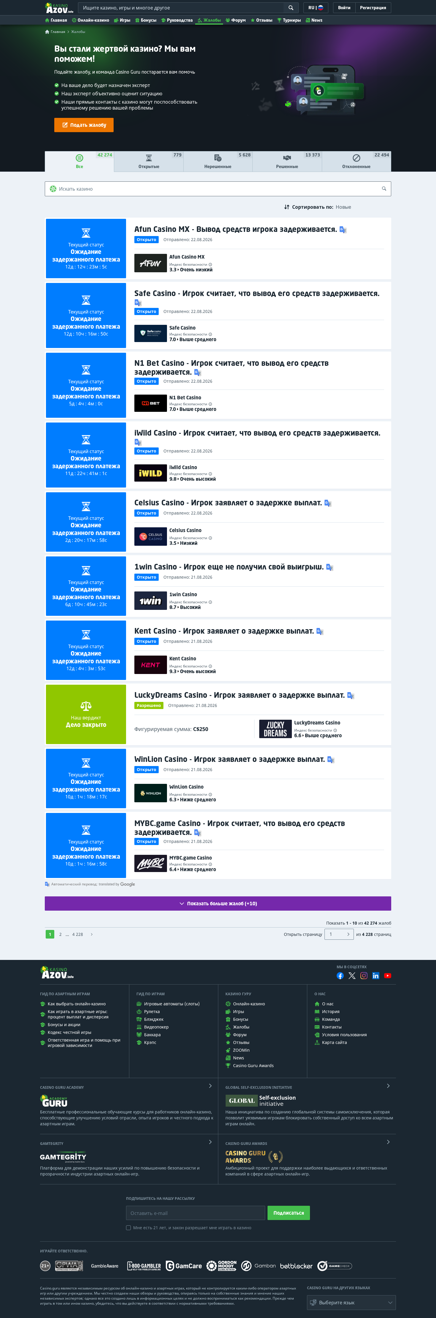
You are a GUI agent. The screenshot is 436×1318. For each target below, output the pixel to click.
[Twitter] (352, 975)
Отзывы (264, 20)
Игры (125, 20)
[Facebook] (340, 975)
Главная (59, 20)
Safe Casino (182, 328)
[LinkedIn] (375, 975)
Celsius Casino (185, 530)
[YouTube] (387, 975)
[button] (343, 229)
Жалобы (212, 20)
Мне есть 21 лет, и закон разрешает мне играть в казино (192, 1227)
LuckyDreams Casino (317, 723)
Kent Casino (182, 659)
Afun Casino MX (187, 257)
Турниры (292, 20)
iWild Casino (183, 467)
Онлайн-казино (93, 20)
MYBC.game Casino (190, 858)
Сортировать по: (312, 207)
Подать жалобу (88, 125)
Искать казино (76, 189)
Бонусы (148, 20)
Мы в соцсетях (352, 967)
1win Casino (183, 594)
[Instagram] (363, 975)
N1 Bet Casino (185, 398)
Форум (238, 20)
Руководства (180, 20)
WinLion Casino (186, 787)
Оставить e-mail (144, 1209)
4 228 (77, 934)
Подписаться (288, 1213)
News (316, 20)
